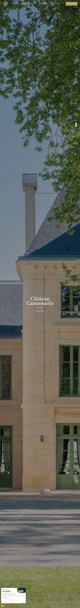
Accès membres (71, 3)
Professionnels (44, 3)
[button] (2, 606)
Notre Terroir (33, 3)
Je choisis (13, 602)
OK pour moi (21, 602)
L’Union (16, 3)
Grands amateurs (56, 3)
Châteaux (24, 3)
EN (76, 125)
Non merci (5, 602)
